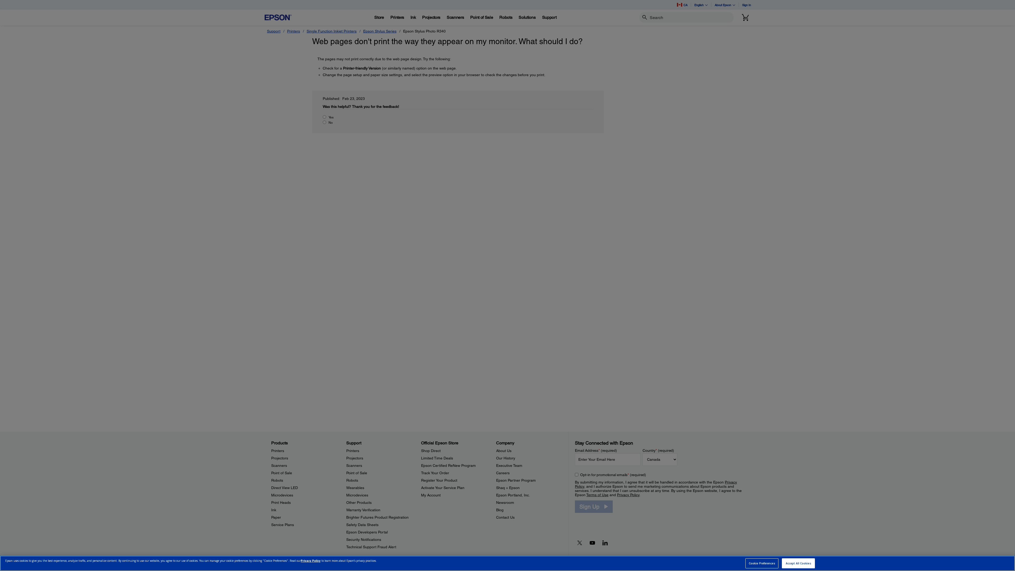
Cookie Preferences (762, 563)
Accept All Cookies (798, 563)
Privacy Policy (311, 561)
